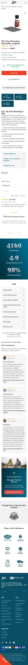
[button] (6, 659)
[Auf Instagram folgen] (10, 643)
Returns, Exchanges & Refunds (19, 614)
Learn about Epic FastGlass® (6, 601)
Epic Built (4, 605)
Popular (16, 195)
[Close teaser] (12, 663)
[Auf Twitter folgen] (6, 643)
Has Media (22, 195)
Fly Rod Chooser (6, 624)
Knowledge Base (20, 600)
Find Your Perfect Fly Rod (14, 492)
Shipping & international (19, 609)
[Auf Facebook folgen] (2, 643)
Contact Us (19, 622)
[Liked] (26, 202)
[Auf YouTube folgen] (14, 643)
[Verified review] (15, 202)
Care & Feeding (5, 608)
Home (3, 6)
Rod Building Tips (6, 613)
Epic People (4, 635)
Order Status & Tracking (20, 604)
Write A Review (5, 181)
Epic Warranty (19, 619)
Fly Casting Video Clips (6, 620)
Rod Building (5, 611)
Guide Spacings (5, 616)
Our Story (4, 632)
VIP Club (3, 637)
